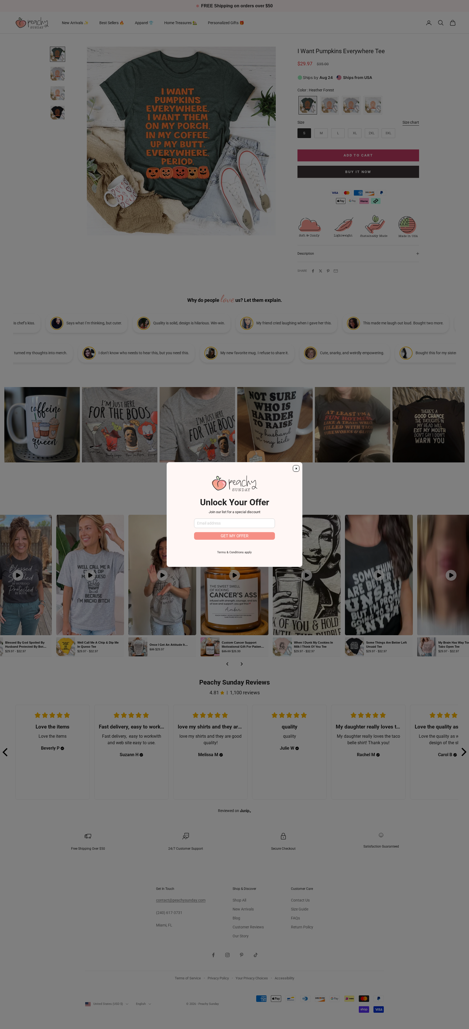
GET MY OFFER (234, 535)
